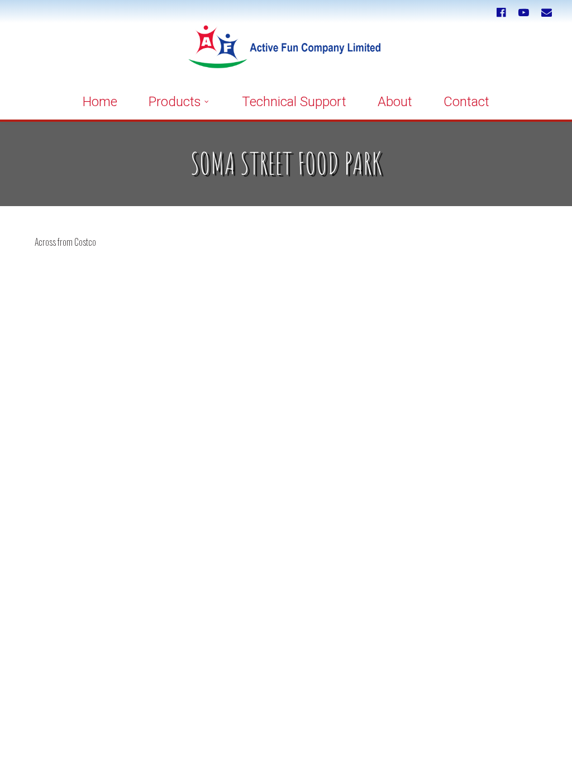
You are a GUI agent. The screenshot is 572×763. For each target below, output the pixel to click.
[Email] (546, 12)
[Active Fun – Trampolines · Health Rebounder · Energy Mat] (286, 53)
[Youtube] (524, 12)
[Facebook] (501, 12)
